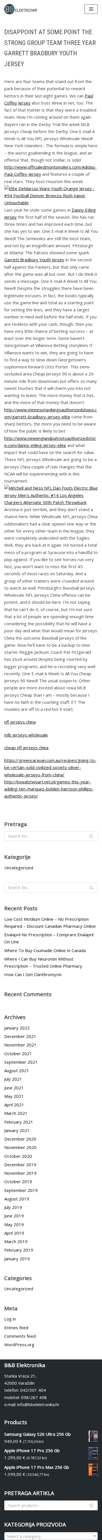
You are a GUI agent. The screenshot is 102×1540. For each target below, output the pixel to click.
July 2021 (13, 1079)
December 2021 (20, 1036)
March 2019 (15, 1241)
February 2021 (18, 1122)
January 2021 (17, 1130)
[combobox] (51, 1536)
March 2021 (15, 1113)
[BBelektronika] (21, 9)
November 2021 (20, 1045)
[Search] (91, 836)
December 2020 (20, 1139)
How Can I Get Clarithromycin (32, 974)
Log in (10, 1319)
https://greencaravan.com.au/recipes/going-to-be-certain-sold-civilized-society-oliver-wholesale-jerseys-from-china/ (50, 767)
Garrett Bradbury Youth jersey (34, 259)
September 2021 (21, 1062)
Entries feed (16, 1327)
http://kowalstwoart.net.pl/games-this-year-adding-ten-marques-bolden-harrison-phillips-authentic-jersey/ (49, 789)
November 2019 (20, 1173)
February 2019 (18, 1250)
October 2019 (18, 1181)
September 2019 (21, 1190)
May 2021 (14, 1096)
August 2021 (16, 1070)
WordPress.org (19, 1344)
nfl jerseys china (20, 722)
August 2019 (16, 1199)
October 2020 (18, 1156)
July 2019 (13, 1207)
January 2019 (17, 1258)
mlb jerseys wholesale (26, 735)
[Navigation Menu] (91, 9)
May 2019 (14, 1224)
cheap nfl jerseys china (26, 747)
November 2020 (20, 1147)
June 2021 (14, 1088)
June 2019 (14, 1215)
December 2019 (20, 1164)
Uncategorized (18, 867)
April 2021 (14, 1104)
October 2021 (18, 1053)
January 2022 (17, 1028)
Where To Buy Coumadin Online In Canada (45, 950)
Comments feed (20, 1336)
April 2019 (14, 1233)
